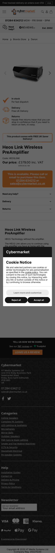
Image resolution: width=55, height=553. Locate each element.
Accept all (39, 300)
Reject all (16, 300)
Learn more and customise (27, 292)
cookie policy (31, 272)
